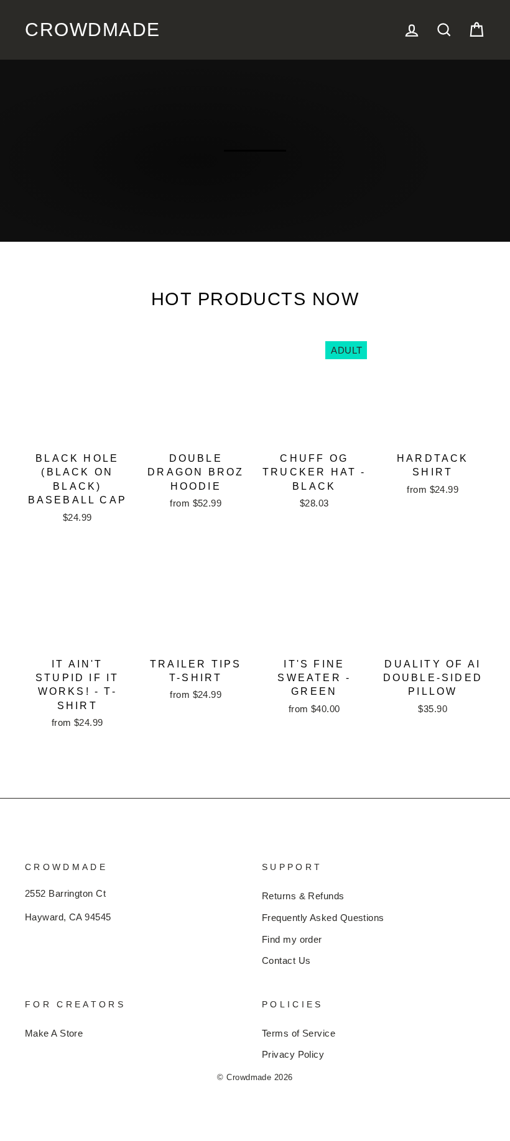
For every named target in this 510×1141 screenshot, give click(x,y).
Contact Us (286, 961)
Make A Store (55, 1033)
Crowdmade (75, 30)
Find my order (293, 939)
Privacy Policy (294, 1054)
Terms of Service (299, 1033)
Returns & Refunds (304, 896)
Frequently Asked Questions (326, 918)
